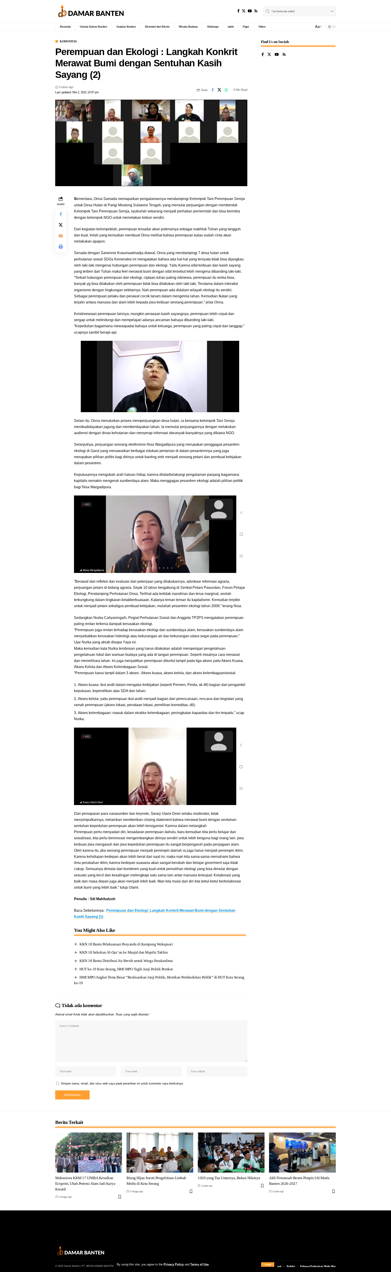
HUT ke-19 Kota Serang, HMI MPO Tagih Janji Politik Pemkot (126, 969)
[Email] (60, 235)
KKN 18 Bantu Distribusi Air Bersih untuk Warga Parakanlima (126, 961)
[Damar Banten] (91, 11)
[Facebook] (238, 11)
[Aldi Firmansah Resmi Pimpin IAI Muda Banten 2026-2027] (302, 1153)
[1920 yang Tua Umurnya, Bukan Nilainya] (231, 1153)
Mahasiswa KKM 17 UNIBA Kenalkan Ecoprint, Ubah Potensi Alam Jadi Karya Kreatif (85, 1183)
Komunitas (68, 41)
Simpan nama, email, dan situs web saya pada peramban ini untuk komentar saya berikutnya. (122, 1083)
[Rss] (256, 11)
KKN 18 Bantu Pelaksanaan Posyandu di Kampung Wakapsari (126, 944)
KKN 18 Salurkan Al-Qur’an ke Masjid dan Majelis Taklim (123, 952)
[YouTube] (250, 11)
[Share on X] (219, 90)
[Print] (60, 246)
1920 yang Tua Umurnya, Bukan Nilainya (229, 1178)
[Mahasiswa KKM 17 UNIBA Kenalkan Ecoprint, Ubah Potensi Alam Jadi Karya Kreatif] (88, 1153)
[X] (244, 11)
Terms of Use (199, 1264)
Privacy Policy (174, 1264)
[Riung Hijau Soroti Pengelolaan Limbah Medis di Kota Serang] (159, 1153)
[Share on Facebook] (212, 90)
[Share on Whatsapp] (226, 90)
